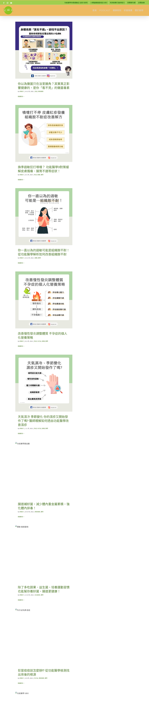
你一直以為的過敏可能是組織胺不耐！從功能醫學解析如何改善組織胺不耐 (44, 217)
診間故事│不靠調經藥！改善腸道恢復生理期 (44, 720)
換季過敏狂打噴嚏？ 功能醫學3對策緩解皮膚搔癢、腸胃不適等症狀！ (44, 133)
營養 (38, 175)
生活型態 (37, 595)
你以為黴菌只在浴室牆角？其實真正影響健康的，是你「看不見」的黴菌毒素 (44, 50)
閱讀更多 (20, 96)
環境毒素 (40, 91)
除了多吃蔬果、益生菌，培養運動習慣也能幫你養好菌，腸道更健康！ (44, 554)
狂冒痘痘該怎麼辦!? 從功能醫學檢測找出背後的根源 (44, 637)
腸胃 (42, 175)
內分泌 (39, 341)
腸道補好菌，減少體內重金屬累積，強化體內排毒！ (44, 470)
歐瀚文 (22, 91)
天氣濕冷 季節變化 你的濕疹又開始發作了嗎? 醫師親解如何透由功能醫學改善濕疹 (44, 383)
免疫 (36, 91)
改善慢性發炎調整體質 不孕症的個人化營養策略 (44, 300)
